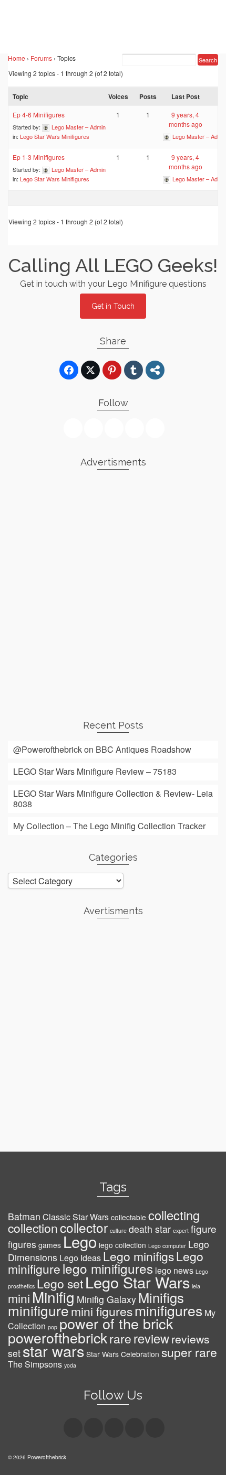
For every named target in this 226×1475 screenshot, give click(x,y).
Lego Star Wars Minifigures (54, 136)
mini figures (101, 1311)
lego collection (122, 1245)
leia (196, 1286)
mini (19, 1298)
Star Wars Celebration (122, 1354)
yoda (70, 1365)
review (151, 1338)
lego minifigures (108, 1268)
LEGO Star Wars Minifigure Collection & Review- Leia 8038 (113, 798)
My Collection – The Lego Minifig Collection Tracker (109, 826)
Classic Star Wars (76, 1217)
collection (33, 1228)
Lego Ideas (80, 1258)
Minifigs (161, 1297)
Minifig (53, 1296)
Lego (80, 1241)
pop (52, 1327)
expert (181, 1230)
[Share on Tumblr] (133, 370)
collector (84, 1227)
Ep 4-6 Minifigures (39, 114)
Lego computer (167, 1246)
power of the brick (116, 1323)
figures (22, 1244)
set (14, 1353)
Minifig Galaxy (106, 1299)
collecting (174, 1215)
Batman (24, 1216)
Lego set (60, 1283)
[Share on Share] (155, 370)
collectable (128, 1217)
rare (120, 1338)
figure (204, 1228)
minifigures (168, 1310)
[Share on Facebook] (68, 370)
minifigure (38, 1310)
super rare (189, 1352)
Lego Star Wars (137, 1282)
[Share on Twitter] (90, 370)
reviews (190, 1339)
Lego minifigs (138, 1256)
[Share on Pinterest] (111, 370)
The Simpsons (35, 1364)
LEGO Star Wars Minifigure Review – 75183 (95, 771)
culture (118, 1230)
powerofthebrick (57, 1338)
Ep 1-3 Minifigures (39, 157)
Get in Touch (113, 306)
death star (150, 1228)
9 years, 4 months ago (185, 119)
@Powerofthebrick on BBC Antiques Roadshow (102, 749)
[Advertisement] (113, 590)
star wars (53, 1350)
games (49, 1245)
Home (16, 57)
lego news (174, 1270)
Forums (41, 57)
